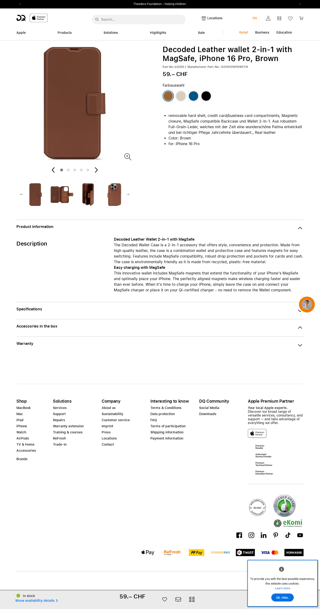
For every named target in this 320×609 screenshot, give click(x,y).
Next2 (298, 4)
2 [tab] (68, 170)
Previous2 (21, 4)
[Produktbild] (128, 156)
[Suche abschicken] (97, 19)
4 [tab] (81, 170)
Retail (243, 32)
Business (262, 32)
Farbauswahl (173, 85)
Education (284, 32)
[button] (268, 18)
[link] (301, 19)
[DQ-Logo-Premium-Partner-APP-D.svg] (32, 18)
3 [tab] (74, 170)
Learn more (282, 588)
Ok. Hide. (282, 597)
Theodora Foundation (147, 4)
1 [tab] (61, 170)
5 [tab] (87, 170)
